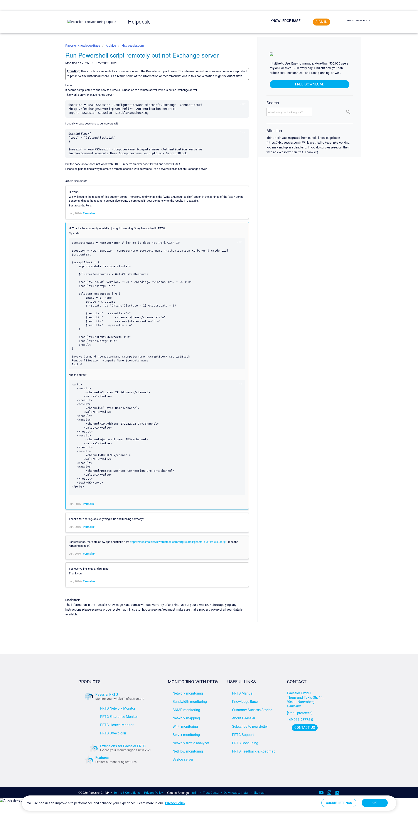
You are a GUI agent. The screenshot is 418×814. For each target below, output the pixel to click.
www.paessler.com (359, 20)
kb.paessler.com (133, 45)
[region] (209, 803)
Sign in (321, 22)
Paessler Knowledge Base (83, 45)
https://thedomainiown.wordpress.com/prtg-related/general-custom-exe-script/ (179, 541)
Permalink (89, 213)
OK (374, 803)
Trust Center (211, 792)
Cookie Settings (178, 793)
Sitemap (259, 792)
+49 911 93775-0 (300, 720)
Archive (111, 45)
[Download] (200, 361)
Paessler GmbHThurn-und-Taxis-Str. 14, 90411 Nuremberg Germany (305, 699)
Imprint (194, 792)
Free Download (309, 84)
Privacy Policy (153, 792)
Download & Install (236, 792)
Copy (243, 103)
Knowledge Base (285, 21)
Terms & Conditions (127, 792)
